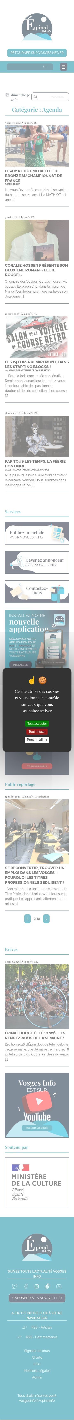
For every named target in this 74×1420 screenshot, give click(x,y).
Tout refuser (37, 731)
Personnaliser (37, 740)
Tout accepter (37, 723)
